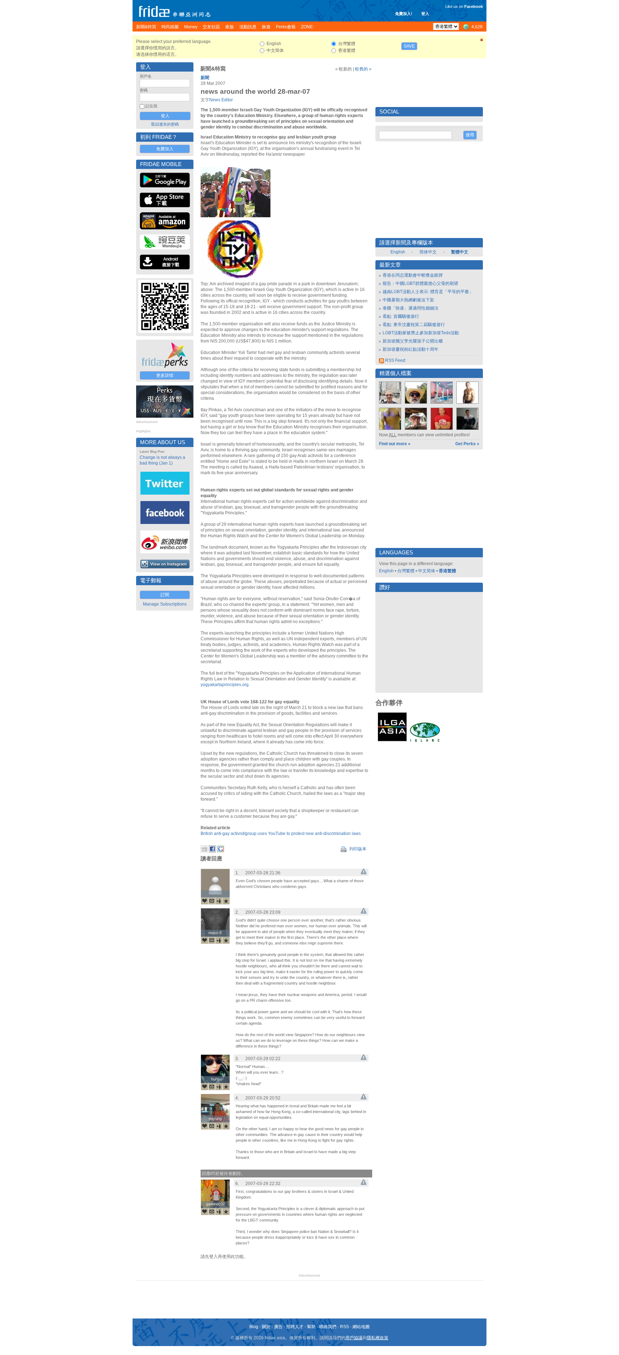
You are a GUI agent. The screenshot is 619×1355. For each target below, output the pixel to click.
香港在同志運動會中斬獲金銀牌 (413, 275)
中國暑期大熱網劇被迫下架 (408, 299)
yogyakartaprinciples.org (225, 684)
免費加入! (403, 13)
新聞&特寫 (213, 69)
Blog (253, 1326)
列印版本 (357, 848)
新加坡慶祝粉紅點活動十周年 (410, 349)
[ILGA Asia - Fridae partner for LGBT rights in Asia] (392, 741)
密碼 (144, 90)
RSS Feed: (395, 360)
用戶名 (146, 76)
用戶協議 (354, 1337)
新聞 (205, 77)
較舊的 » (363, 69)
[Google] (220, 851)
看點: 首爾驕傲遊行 (401, 316)
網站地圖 (361, 1326)
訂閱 (164, 594)
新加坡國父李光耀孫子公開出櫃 (413, 341)
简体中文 (428, 251)
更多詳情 (164, 375)
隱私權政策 (377, 1337)
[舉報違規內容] (363, 872)
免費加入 (164, 148)
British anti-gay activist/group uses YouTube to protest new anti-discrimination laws (281, 833)
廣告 (278, 1326)
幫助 (311, 1326)
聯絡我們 (327, 1326)
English (397, 251)
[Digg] (204, 851)
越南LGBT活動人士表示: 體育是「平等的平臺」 (428, 291)
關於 (266, 1326)
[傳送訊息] (211, 900)
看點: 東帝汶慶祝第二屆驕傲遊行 (414, 324)
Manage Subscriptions (165, 604)
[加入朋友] (218, 900)
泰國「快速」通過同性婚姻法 (410, 308)
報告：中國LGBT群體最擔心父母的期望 (420, 283)
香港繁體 (447, 570)
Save (409, 46)
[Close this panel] (482, 41)
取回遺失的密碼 (165, 124)
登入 (425, 13)
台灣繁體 (405, 570)
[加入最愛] (226, 900)
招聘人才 (294, 1326)
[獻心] (204, 900)
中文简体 (426, 570)
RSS (344, 1326)
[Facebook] (212, 851)
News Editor (221, 99)
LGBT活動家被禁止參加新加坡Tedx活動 (421, 332)
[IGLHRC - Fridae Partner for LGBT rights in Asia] (425, 741)
